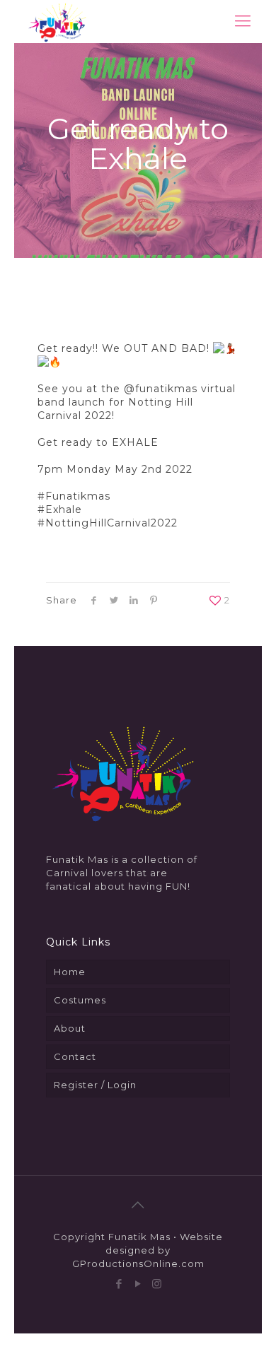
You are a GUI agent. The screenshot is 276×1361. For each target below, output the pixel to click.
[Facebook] (119, 1283)
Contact (75, 1056)
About (70, 1028)
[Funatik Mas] (57, 21)
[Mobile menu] (243, 21)
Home (70, 971)
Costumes (80, 1000)
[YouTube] (138, 1283)
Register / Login (95, 1084)
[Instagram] (157, 1283)
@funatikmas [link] (160, 388)
